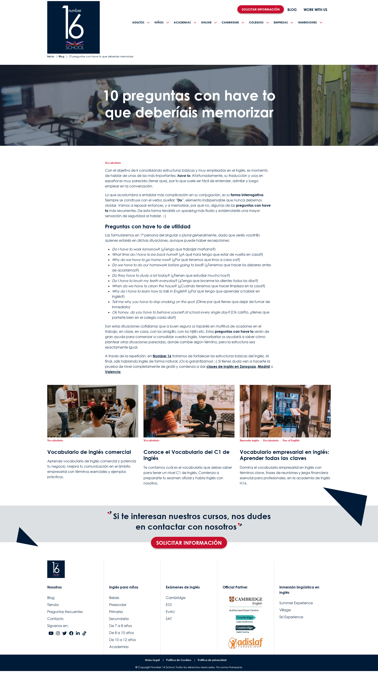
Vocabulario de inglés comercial (89, 452)
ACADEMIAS (182, 22)
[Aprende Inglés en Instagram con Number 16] (58, 633)
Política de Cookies (178, 660)
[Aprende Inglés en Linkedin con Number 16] (78, 633)
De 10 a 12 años (122, 640)
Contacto (55, 619)
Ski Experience (291, 617)
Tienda (53, 604)
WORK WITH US (315, 9)
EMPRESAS (281, 22)
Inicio (50, 56)
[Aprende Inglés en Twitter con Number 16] (64, 633)
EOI (169, 604)
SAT (169, 619)
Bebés (114, 597)
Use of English (291, 440)
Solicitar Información (189, 542)
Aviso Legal (152, 660)
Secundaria (119, 619)
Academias (119, 647)
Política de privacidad (212, 660)
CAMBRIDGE (230, 22)
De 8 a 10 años (121, 633)
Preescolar (117, 604)
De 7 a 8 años (120, 626)
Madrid (264, 366)
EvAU (170, 611)
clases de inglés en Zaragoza (231, 366)
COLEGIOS (256, 22)
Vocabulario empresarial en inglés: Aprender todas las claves (284, 455)
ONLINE (206, 22)
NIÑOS (159, 22)
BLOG (292, 9)
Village (285, 610)
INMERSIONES (307, 22)
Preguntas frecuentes (65, 611)
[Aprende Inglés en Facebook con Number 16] (71, 633)
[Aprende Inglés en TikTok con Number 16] (84, 633)
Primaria (116, 611)
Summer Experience (296, 603)
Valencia (113, 372)
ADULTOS (138, 22)
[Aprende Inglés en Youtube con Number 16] (51, 633)
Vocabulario (113, 162)
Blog (61, 56)
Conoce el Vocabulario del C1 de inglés (186, 455)
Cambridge (176, 597)
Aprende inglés (249, 440)
